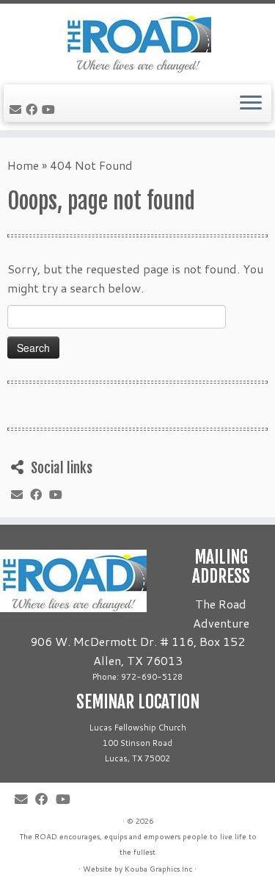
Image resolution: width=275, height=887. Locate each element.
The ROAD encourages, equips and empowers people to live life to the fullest (138, 844)
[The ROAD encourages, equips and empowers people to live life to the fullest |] (137, 42)
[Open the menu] (251, 104)
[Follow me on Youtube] (50, 109)
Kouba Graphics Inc (158, 868)
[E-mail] (18, 109)
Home (23, 165)
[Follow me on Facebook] (34, 109)
